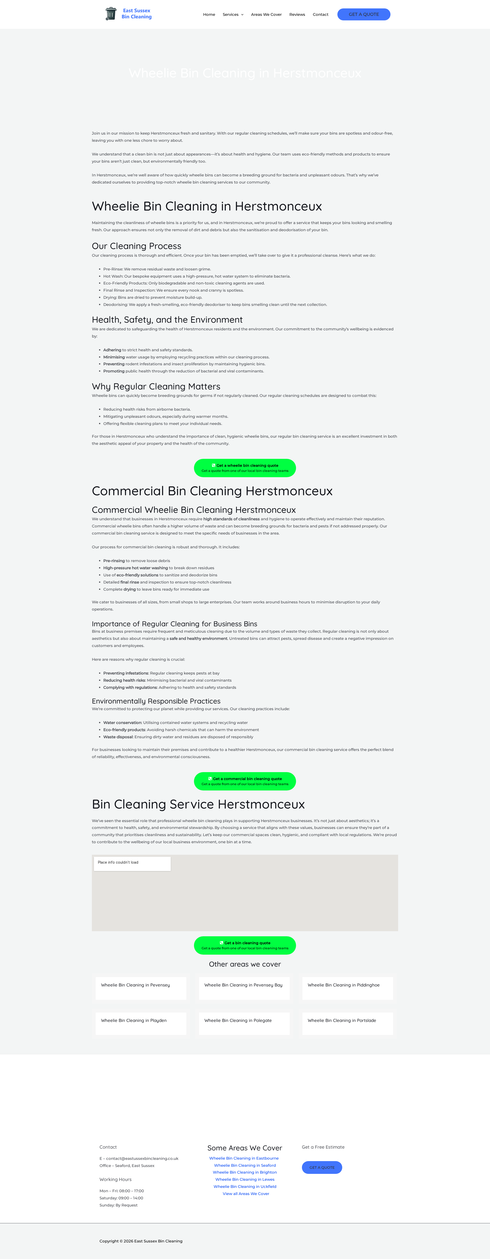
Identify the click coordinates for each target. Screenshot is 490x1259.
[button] (363, 14)
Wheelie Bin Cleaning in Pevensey (135, 985)
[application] (241, 14)
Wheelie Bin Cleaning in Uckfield (245, 1186)
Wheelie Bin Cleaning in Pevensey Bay (243, 985)
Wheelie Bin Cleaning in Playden (134, 1020)
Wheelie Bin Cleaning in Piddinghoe (344, 985)
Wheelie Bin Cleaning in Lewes (245, 1179)
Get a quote (322, 1167)
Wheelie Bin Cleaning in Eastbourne (244, 1158)
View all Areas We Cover (246, 1193)
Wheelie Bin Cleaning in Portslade (342, 1020)
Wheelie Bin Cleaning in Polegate (238, 1020)
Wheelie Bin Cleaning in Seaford (245, 1165)
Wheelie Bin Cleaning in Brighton (245, 1172)
